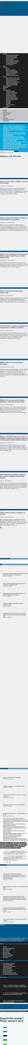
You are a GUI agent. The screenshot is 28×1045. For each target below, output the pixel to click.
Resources (6, 4)
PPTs (4, 88)
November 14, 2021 (5, 367)
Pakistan (8, 102)
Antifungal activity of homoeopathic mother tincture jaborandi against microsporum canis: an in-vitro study (15, 828)
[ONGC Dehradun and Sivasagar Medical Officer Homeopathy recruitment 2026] (6, 580)
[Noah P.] (5, 982)
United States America (12, 98)
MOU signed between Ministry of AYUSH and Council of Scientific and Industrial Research (12, 476)
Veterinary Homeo (11, 74)
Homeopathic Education (12, 55)
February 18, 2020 (5, 404)
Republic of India (10, 91)
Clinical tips (6, 952)
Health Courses (7, 971)
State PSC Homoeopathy (12, 82)
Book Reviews (7, 953)
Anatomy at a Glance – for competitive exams (14, 786)
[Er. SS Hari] (5, 990)
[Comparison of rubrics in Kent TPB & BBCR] (6, 802)
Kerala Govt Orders (8, 954)
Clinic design (6, 114)
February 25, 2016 (8, 797)
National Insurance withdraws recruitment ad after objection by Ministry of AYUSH (14, 326)
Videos (5, 110)
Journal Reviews (7, 967)
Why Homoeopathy (8, 119)
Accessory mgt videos (9, 948)
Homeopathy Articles (11, 56)
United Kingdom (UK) (11, 99)
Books (4, 111)
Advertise (5, 1006)
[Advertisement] (14, 38)
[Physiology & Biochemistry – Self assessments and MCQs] (6, 810)
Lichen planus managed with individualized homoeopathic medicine (14, 824)
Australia (8, 103)
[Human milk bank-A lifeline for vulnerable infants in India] (6, 884)
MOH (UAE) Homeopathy (12, 79)
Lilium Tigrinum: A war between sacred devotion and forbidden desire (15, 993)
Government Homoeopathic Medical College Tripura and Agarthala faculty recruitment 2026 (15, 574)
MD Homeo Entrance (11, 80)
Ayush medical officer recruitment (6, 842)
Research (5, 107)
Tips (4, 116)
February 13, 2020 (5, 442)
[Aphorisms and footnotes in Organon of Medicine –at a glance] (6, 792)
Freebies (5, 118)
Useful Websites (7, 968)
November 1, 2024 (5, 186)
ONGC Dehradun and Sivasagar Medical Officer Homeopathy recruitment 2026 (14, 584)
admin (11, 186)
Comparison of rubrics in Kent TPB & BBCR (14, 804)
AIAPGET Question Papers (10, 974)
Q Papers (5, 87)
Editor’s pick (3, 865)
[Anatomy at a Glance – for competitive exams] (6, 783)
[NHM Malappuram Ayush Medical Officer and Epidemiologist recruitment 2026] (6, 590)
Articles (5, 53)
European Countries (11, 96)
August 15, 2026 (7, 900)
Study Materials (7, 86)
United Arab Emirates (11, 92)
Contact (5, 8)
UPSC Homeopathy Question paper (14, 848)
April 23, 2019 (3, 480)
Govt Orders (6, 120)
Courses (5, 67)
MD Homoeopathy (11, 70)
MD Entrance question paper (9, 846)
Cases (4, 115)
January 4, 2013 (7, 787)
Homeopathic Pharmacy (12, 62)
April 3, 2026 (6, 911)
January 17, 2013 (7, 816)
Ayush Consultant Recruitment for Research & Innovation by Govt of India (13, 218)
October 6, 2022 (4, 295)
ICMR (20, 845)
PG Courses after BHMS (9, 972)
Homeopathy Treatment (9, 966)
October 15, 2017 (4, 517)
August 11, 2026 (7, 576)
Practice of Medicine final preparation (12, 777)
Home (4, 1)
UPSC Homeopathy (8, 970)
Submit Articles (7, 5)
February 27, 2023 (5, 222)
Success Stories (7, 956)
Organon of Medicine (11, 57)
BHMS (7, 68)
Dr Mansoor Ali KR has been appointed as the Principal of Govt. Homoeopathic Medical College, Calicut (15, 909)
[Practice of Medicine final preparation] (6, 775)
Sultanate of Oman (11, 95)
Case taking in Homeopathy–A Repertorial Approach (13, 1001)
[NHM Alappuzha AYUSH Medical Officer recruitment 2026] (6, 600)
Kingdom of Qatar (10, 94)
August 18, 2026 (7, 889)
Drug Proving (9, 64)
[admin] (5, 998)
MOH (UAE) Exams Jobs (12, 78)
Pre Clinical (6, 950)
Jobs (4, 66)
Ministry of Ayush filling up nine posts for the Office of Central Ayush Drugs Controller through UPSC (14, 255)
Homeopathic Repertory (12, 60)
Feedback (5, 1008)
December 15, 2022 (5, 260)
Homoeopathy (16, 844)
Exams (5, 76)
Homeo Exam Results (12, 84)
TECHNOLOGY (7, 112)
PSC (16, 846)
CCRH (17, 842)
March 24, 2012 (7, 806)
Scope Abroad (7, 90)
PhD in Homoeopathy (11, 71)
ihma (22, 845)
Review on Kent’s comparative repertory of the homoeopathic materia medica (15, 986)
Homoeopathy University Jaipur (11, 845)
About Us (5, 1004)
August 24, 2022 (4, 330)
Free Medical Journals (9, 963)
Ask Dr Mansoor (7, 1007)
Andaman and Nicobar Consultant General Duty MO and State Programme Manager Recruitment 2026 (14, 615)
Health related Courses (12, 75)
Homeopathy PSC (9, 844)
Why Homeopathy (7, 964)
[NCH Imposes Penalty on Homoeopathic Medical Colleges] (6, 916)
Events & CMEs (7, 949)
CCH (15, 842)
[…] (17, 193)
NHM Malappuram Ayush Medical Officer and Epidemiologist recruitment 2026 (14, 594)
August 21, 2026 (7, 879)
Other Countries (10, 104)
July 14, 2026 (6, 596)
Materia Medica (10, 59)
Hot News (5, 3)
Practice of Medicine (11, 63)
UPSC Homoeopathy (11, 83)
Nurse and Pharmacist (12, 72)
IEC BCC (5, 957)
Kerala (7, 106)
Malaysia (8, 100)
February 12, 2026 (8, 921)
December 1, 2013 (8, 778)
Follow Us (5, 7)
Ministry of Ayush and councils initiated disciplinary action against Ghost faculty (12, 400)
